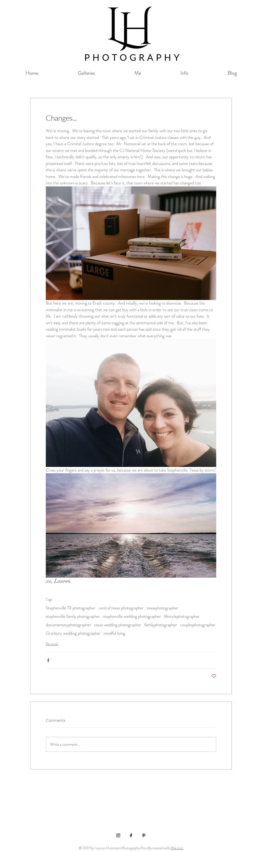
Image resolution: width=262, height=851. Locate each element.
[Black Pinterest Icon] (143, 835)
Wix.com (177, 847)
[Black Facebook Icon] (131, 835)
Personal (52, 643)
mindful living (114, 633)
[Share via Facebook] (48, 660)
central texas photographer (121, 608)
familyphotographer (160, 625)
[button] (86, 73)
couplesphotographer (197, 625)
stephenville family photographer (73, 616)
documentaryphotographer (68, 625)
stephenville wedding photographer (132, 616)
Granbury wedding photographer (73, 633)
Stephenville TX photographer (70, 608)
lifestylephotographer (182, 616)
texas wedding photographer (117, 625)
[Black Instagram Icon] (118, 835)
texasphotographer (162, 608)
